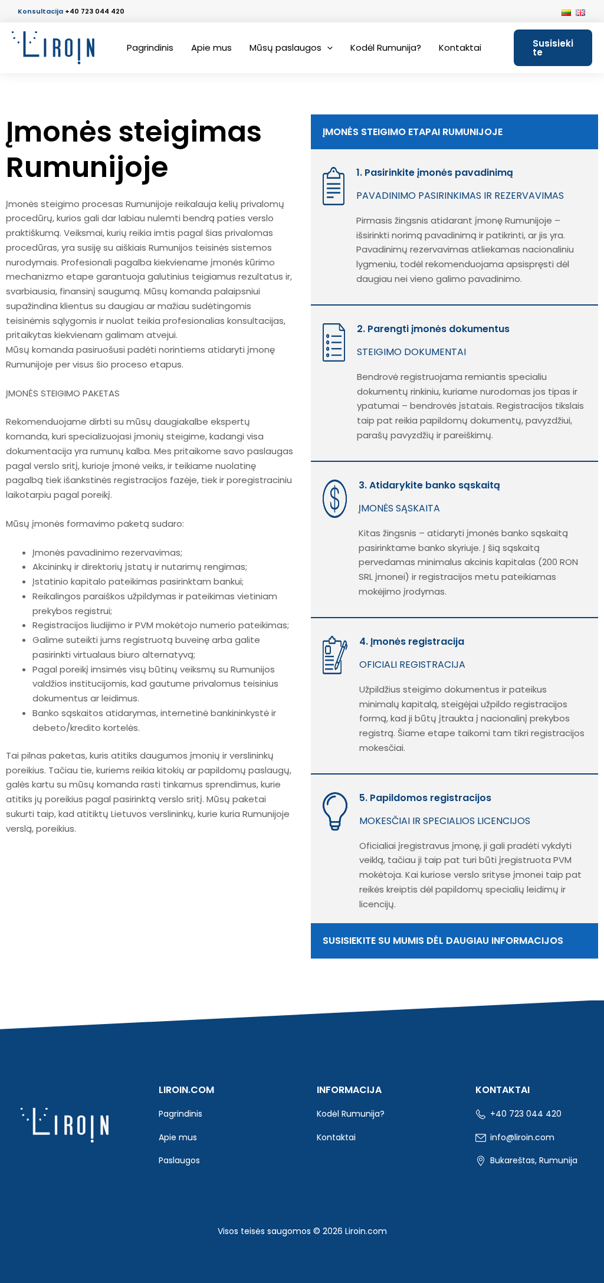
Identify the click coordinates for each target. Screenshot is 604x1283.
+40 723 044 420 (94, 11)
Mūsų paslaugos (285, 47)
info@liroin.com (521, 1137)
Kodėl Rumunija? (385, 47)
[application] (327, 47)
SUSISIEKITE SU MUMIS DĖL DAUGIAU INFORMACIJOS (443, 940)
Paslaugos (179, 1160)
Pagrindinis (150, 47)
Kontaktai (460, 47)
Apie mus (211, 47)
